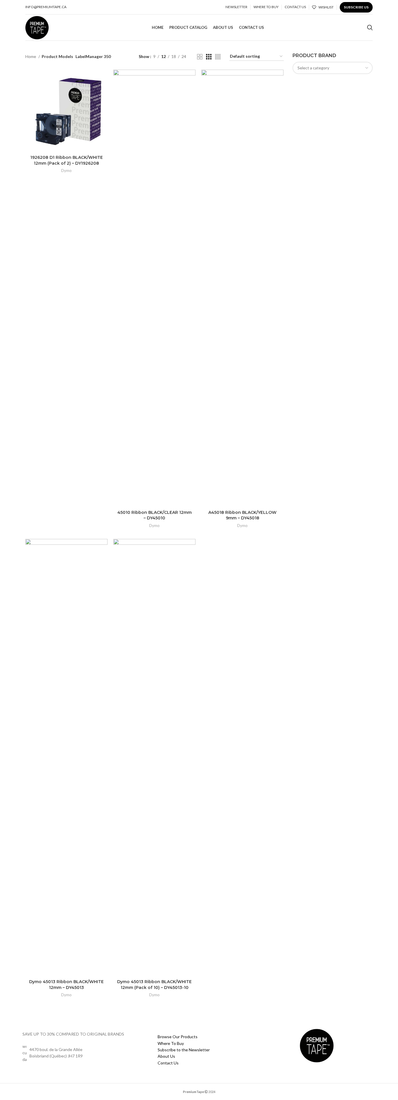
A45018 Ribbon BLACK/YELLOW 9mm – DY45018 (242, 515)
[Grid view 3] (209, 56)
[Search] (370, 28)
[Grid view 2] (199, 56)
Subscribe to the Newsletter (184, 1049)
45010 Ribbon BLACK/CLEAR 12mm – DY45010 (154, 515)
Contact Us (168, 1062)
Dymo (66, 170)
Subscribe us (356, 7)
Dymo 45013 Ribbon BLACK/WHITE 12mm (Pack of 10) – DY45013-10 (154, 984)
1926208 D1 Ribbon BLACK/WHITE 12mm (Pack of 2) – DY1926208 (66, 160)
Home (31, 56)
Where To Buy (171, 1043)
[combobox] (333, 68)
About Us (166, 1056)
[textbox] (313, 67)
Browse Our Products (178, 1036)
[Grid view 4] (218, 56)
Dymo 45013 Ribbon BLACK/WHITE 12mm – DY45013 (66, 984)
